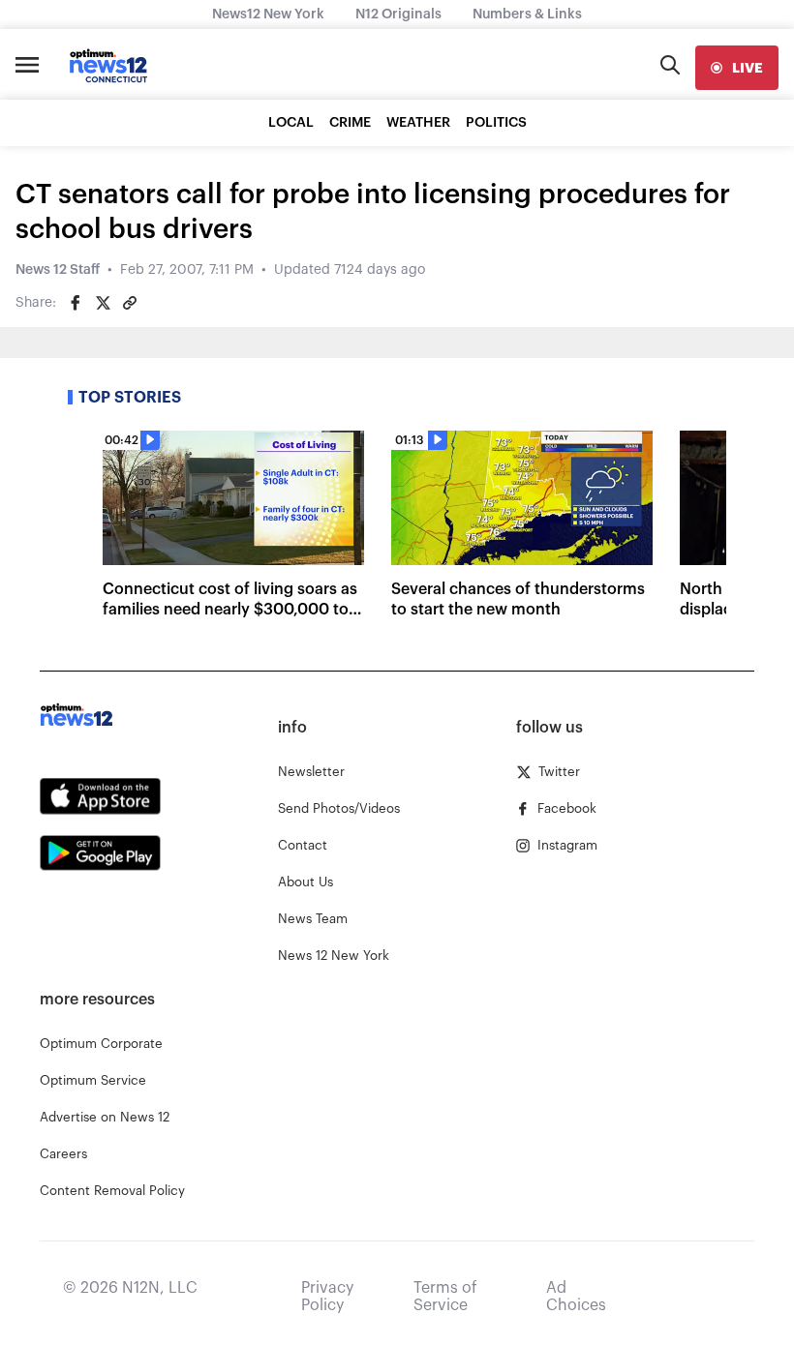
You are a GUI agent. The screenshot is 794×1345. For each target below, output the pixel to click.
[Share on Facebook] (75, 303)
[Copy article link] (129, 303)
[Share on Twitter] (102, 303)
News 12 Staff (57, 270)
